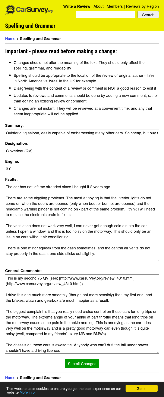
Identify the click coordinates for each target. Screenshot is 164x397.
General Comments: (23, 270)
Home (10, 38)
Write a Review (76, 6)
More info (27, 392)
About (99, 6)
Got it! (141, 388)
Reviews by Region (142, 6)
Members (115, 6)
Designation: (16, 143)
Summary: (14, 125)
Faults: (11, 179)
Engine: (12, 161)
